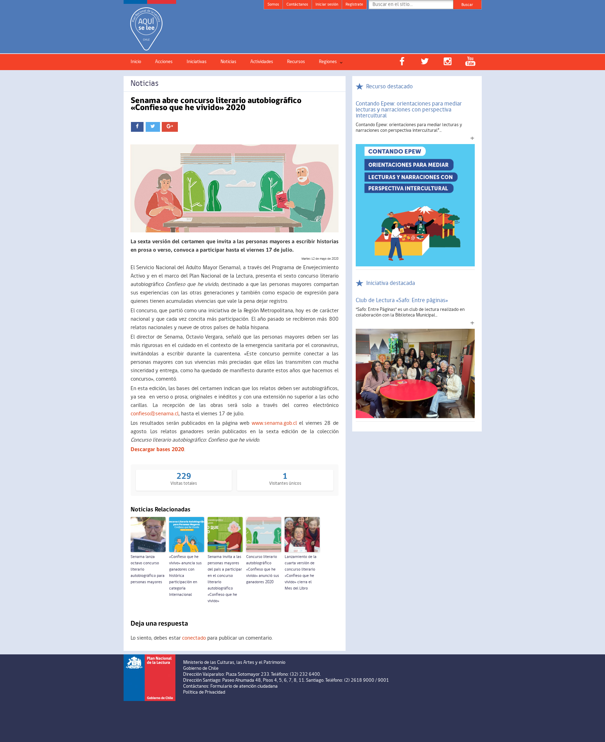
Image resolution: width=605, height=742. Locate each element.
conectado (194, 638)
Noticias (228, 61)
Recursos (296, 61)
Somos (273, 4)
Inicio (136, 61)
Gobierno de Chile (200, 668)
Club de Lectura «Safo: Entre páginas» (402, 301)
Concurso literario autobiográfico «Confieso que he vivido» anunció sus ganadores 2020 (262, 569)
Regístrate (354, 4)
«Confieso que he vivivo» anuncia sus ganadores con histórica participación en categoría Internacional (185, 576)
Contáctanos (297, 4)
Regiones (328, 61)
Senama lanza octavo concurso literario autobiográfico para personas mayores (148, 569)
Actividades (261, 61)
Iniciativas (197, 61)
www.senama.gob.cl (274, 423)
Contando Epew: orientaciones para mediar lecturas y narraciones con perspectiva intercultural (409, 110)
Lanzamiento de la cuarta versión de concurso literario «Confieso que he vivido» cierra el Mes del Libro (301, 573)
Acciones (164, 61)
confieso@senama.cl (155, 414)
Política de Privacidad (204, 692)
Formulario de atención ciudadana (244, 686)
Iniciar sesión (326, 4)
